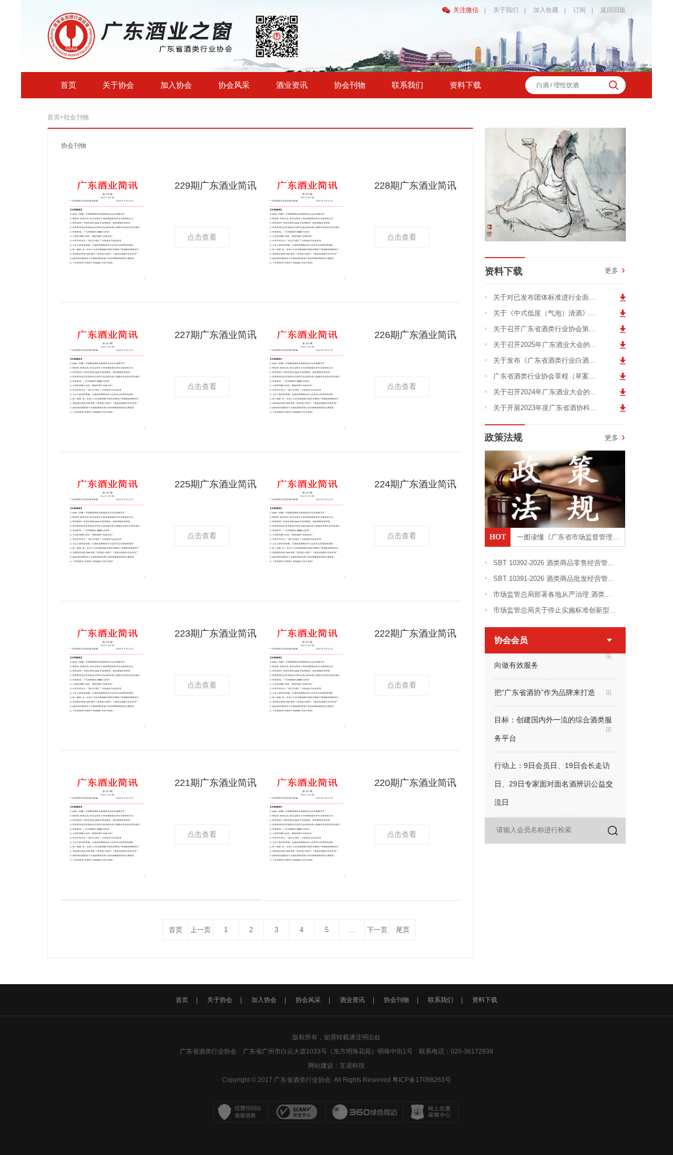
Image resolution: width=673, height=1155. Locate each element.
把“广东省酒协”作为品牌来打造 (544, 685)
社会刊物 (76, 117)
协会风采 (234, 84)
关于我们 (505, 10)
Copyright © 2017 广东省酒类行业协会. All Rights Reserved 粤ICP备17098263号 (336, 1080)
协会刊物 (349, 84)
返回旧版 (613, 10)
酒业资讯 (292, 84)
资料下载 (465, 84)
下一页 (377, 930)
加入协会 (176, 84)
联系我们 (407, 84)
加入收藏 (545, 10)
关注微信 (465, 10)
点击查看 (202, 237)
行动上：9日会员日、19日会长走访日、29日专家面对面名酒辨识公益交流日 (553, 777)
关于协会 (118, 84)
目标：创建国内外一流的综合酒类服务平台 (553, 722)
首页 (68, 84)
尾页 (403, 930)
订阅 (579, 10)
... (352, 930)
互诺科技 (352, 1065)
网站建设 (320, 1065)
